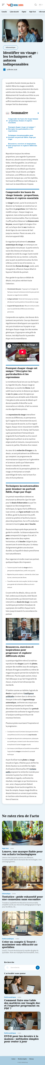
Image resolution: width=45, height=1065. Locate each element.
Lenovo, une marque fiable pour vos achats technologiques (22, 853)
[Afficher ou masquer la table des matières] (33, 113)
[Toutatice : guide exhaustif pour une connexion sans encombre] (22, 878)
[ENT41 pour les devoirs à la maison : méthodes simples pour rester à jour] (22, 1021)
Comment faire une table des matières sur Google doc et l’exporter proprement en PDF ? (22, 1004)
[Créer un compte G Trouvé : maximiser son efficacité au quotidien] (22, 923)
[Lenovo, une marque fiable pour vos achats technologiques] (22, 833)
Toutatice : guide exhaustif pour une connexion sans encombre (22, 898)
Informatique (10, 47)
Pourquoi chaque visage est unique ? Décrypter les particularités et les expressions (21, 129)
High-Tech (5, 848)
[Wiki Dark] (15, 4)
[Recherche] (35, 4)
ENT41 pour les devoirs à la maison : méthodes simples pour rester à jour (21, 1039)
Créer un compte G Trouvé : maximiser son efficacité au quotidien (19, 944)
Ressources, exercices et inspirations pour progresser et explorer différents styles (22, 145)
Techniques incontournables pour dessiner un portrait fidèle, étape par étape (22, 137)
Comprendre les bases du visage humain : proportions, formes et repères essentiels (23, 121)
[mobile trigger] (4, 4)
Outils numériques (8, 939)
